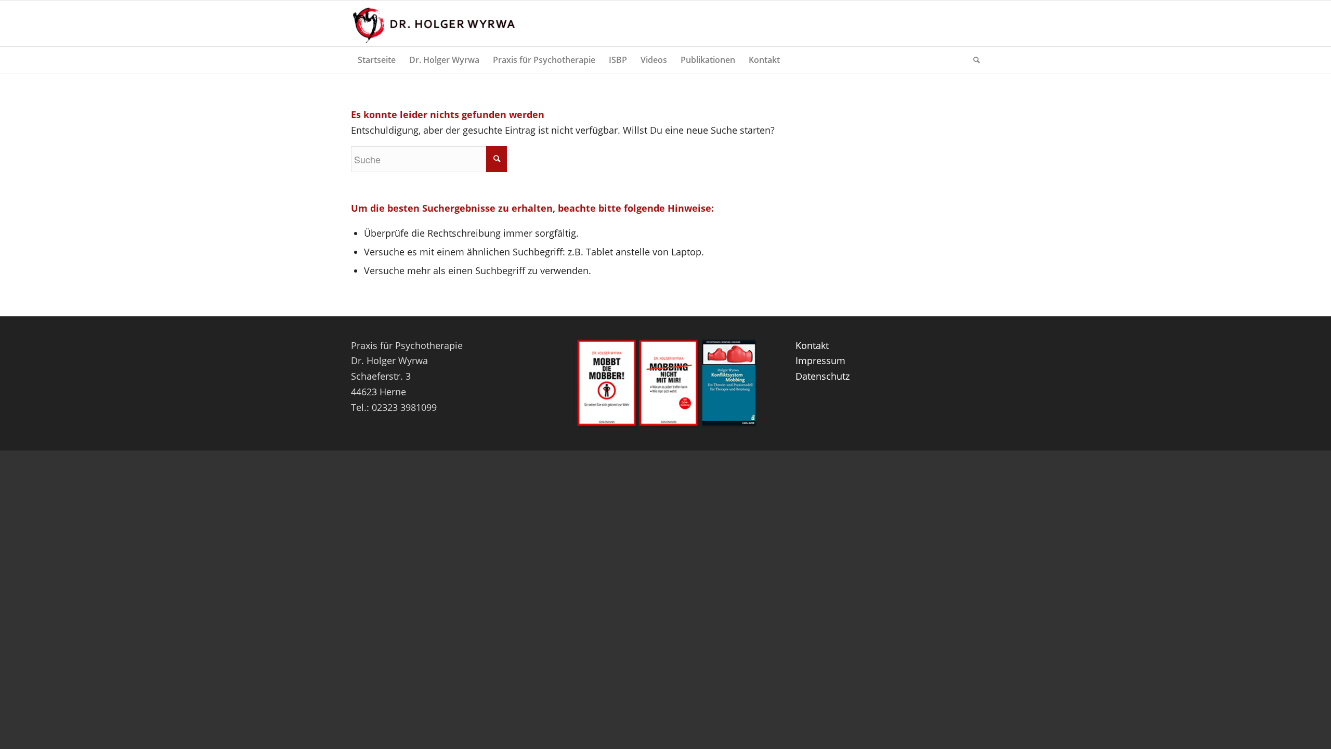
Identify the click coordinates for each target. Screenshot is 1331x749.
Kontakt (812, 345)
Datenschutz (822, 376)
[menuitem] (376, 60)
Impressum (820, 360)
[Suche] (973, 60)
